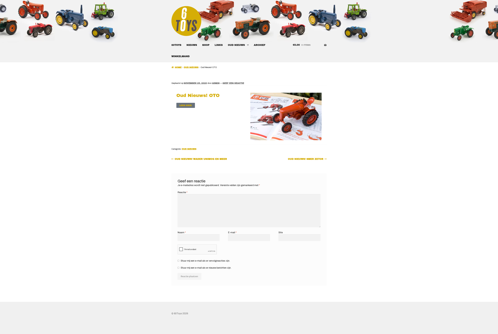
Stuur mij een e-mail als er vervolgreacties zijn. (205, 260)
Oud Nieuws (236, 45)
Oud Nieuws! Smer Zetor (305, 158)
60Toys (176, 45)
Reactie (182, 192)
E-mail (232, 232)
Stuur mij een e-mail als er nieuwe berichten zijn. (206, 267)
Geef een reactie (233, 83)
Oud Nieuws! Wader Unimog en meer (201, 158)
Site (280, 232)
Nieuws (191, 45)
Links (219, 45)
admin (216, 83)
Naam (182, 232)
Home (178, 67)
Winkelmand (180, 56)
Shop (205, 45)
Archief (259, 45)
